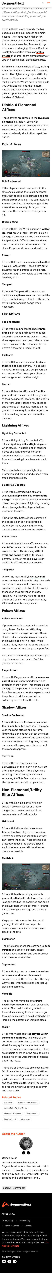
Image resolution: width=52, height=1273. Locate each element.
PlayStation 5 (10, 1119)
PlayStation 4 (32, 1113)
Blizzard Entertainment (28, 1102)
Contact (28, 1226)
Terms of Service (12, 1226)
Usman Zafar (9, 1158)
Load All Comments (14, 1187)
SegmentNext (13, 3)
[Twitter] (23, 1153)
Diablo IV (8, 1102)
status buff (38, 576)
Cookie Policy (24, 1221)
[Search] (42, 3)
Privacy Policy (7, 1221)
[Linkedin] (28, 1153)
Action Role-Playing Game (15, 1108)
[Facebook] (10, 1262)
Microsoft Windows (12, 1113)
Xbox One (25, 1119)
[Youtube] (15, 1262)
